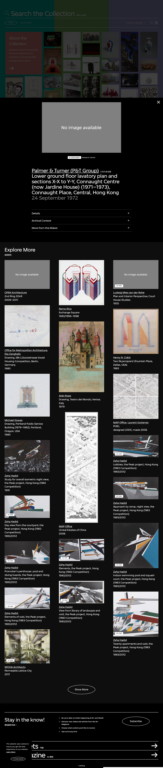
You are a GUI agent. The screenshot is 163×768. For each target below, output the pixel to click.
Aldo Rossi (65, 395)
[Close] (158, 102)
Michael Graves (14, 420)
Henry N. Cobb (122, 357)
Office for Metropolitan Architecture (26, 350)
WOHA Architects (15, 667)
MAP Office (65, 526)
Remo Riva (65, 308)
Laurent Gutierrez (138, 422)
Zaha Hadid (11, 475)
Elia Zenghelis (13, 354)
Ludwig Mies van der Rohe (128, 292)
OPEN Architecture (16, 292)
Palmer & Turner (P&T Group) (65, 170)
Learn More (10, 752)
